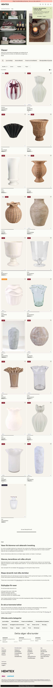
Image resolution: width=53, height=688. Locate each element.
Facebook (4, 650)
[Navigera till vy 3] (39, 476)
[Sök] (40, 4)
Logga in (3, 665)
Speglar (18, 628)
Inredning (17, 654)
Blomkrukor (4, 628)
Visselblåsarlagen (31, 658)
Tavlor (29, 628)
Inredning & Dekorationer (5, 8)
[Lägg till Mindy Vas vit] (25, 187)
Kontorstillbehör (19, 60)
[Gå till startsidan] (5, 4)
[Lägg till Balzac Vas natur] (50, 187)
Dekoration (4, 624)
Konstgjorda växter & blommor (17, 624)
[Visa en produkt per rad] (51, 70)
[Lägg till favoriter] (25, 73)
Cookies (42, 653)
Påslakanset (17, 650)
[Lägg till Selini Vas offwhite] (50, 352)
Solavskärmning (18, 656)
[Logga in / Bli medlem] (43, 4)
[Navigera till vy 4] (44, 476)
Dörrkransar (36, 628)
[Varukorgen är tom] (48, 4)
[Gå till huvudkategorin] (2, 60)
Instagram (4, 651)
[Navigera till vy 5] (49, 476)
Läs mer (2, 55)
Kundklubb (30, 651)
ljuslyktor (41, 598)
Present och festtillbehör (31, 60)
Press (29, 654)
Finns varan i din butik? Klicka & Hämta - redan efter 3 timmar (26, 1)
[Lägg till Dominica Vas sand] (50, 434)
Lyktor (23, 628)
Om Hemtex (30, 653)
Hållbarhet (30, 650)
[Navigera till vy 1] (13, 476)
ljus (37, 598)
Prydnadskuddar (18, 653)
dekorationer (19, 580)
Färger (26, 66)
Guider (42, 658)
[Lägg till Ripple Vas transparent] (50, 269)
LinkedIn (3, 653)
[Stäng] (50, 8)
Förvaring (44, 624)
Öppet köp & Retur (45, 656)
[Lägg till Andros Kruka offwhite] (50, 475)
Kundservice (43, 650)
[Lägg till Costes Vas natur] (50, 146)
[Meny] (50, 4)
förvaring (47, 612)
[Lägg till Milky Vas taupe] (25, 393)
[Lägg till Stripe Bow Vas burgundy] (25, 104)
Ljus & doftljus (9, 60)
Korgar (11, 628)
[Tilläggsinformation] (6, 110)
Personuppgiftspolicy (45, 654)
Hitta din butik (44, 651)
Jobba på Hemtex (32, 656)
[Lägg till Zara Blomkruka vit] (25, 269)
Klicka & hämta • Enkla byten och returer (26, 685)
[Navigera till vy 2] (34, 476)
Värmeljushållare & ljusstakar (42, 621)
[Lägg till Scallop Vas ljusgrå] (25, 475)
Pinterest (4, 654)
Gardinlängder (18, 651)
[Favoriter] (45, 4)
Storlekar (19, 66)
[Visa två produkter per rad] (49, 70)
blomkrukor (21, 567)
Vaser (28, 624)
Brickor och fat (35, 624)
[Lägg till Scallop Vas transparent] (50, 393)
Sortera (11, 66)
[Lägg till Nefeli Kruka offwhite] (25, 352)
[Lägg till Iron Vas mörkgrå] (25, 146)
